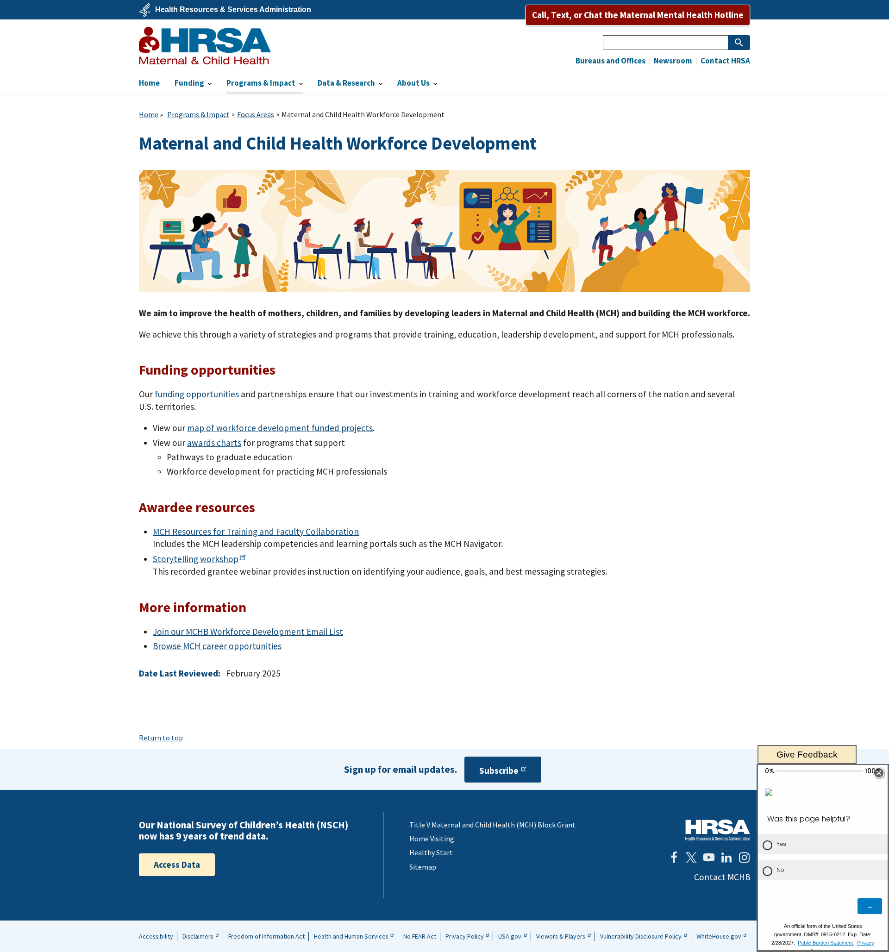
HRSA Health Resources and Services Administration (717, 830)
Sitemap (422, 866)
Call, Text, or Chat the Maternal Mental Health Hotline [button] (638, 14)
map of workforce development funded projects (280, 427)
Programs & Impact (198, 114)
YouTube (709, 858)
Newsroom (672, 60)
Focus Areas (255, 114)
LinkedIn (726, 858)
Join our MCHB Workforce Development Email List (248, 631)
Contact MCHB (722, 877)
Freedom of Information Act (266, 936)
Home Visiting (431, 838)
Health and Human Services (351, 936)
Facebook (674, 858)
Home (148, 114)
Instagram (744, 858)
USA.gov (509, 936)
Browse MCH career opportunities (217, 645)
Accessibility (156, 936)
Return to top (161, 737)
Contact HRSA (724, 60)
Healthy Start (431, 852)
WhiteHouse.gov (718, 936)
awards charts (214, 442)
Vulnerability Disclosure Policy (641, 936)
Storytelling (195, 558)
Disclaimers (197, 936)
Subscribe (499, 770)
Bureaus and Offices (610, 60)
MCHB (205, 45)
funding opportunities (197, 394)
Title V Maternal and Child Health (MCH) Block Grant (492, 824)
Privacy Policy (464, 936)
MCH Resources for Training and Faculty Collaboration (256, 531)
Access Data (177, 864)
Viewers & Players (560, 936)
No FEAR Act (419, 936)
